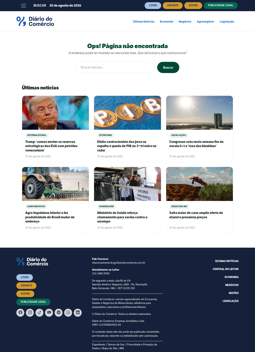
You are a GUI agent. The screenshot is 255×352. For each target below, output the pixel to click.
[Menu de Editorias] (23, 5)
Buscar (39, 6)
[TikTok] (39, 313)
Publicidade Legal (220, 5)
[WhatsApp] (68, 313)
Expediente (98, 344)
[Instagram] (30, 313)
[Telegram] (59, 313)
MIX (122, 348)
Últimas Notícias (143, 21)
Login (153, 5)
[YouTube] (49, 313)
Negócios (185, 21)
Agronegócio (205, 21)
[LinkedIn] (78, 313)
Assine (193, 5)
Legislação (227, 21)
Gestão (234, 293)
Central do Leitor (226, 269)
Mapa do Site (109, 348)
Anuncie (172, 5)
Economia (166, 21)
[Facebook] (20, 313)
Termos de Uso (116, 344)
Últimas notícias (227, 261)
